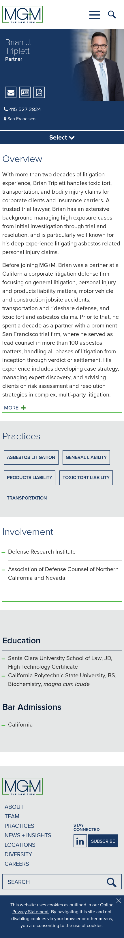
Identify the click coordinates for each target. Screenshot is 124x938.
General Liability (86, 457)
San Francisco (20, 118)
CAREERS (17, 863)
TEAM (12, 816)
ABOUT (14, 806)
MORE (11, 407)
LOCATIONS (20, 844)
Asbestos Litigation (31, 457)
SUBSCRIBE (103, 841)
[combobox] (62, 881)
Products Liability (29, 477)
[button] (94, 15)
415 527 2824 (24, 109)
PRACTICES (19, 825)
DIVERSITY (18, 854)
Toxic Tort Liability (86, 477)
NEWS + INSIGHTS (28, 835)
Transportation (27, 498)
